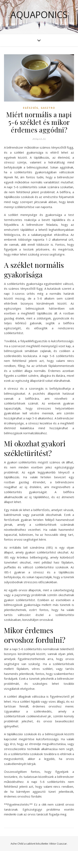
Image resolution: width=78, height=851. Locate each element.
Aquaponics (39, 14)
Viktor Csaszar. (58, 843)
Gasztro (48, 108)
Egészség (30, 108)
